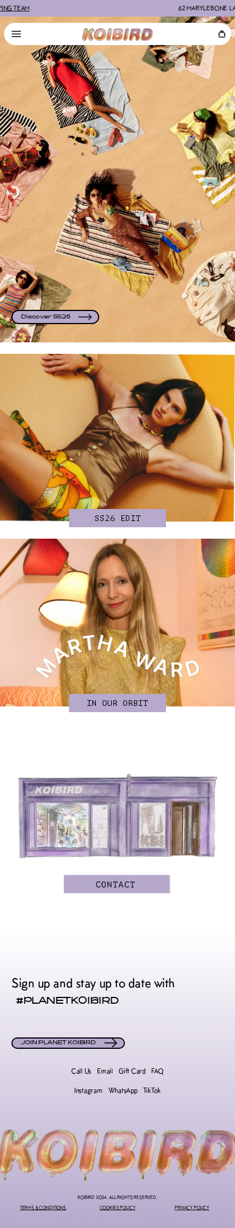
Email (105, 1071)
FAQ (157, 1071)
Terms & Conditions (43, 1207)
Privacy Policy (192, 1207)
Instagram (88, 1090)
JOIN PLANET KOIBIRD (58, 1043)
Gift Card (132, 1071)
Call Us (81, 1071)
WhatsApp (122, 1090)
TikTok (152, 1090)
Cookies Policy (118, 1207)
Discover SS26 (45, 317)
